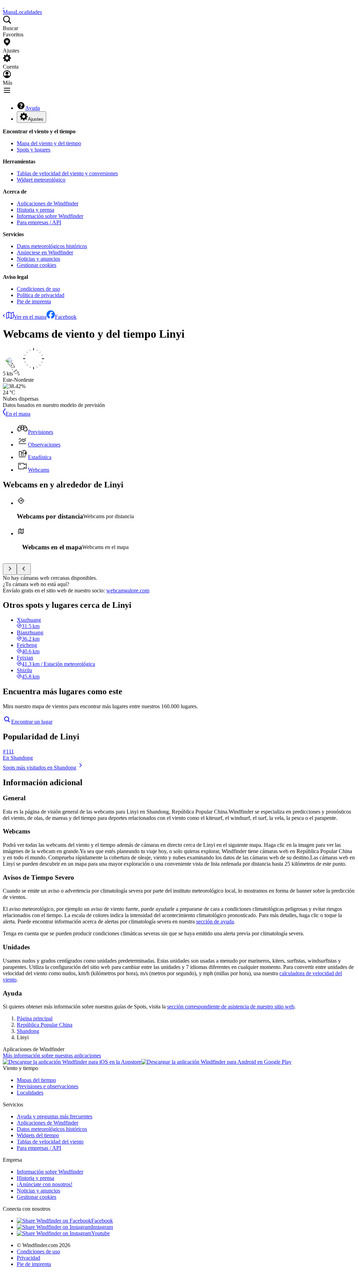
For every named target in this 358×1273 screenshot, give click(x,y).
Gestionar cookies (36, 265)
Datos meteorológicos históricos (52, 246)
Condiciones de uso (38, 289)
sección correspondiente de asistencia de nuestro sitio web (230, 1007)
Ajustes (35, 119)
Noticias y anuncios (38, 259)
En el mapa (18, 414)
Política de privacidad (40, 295)
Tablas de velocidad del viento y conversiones (67, 173)
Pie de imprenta (34, 301)
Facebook (66, 317)
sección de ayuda (215, 921)
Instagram (102, 1227)
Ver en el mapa (30, 317)
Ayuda (32, 108)
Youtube (100, 1233)
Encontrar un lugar (31, 722)
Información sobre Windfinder (50, 216)
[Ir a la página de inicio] (3, 6)
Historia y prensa (35, 210)
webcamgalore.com (127, 590)
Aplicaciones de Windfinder (47, 203)
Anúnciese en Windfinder (45, 252)
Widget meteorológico (41, 180)
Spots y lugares (33, 150)
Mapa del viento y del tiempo (49, 143)
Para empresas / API (39, 222)
